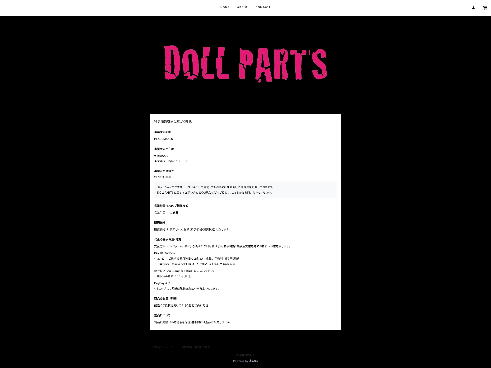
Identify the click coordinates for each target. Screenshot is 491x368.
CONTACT (263, 7)
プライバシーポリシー (164, 347)
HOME (224, 7)
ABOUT (242, 7)
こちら (235, 192)
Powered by (241, 361)
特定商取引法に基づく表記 (195, 347)
